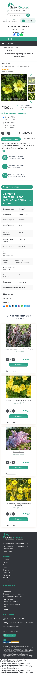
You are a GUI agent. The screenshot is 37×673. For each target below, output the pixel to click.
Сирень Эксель (18, 452)
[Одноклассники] (7, 306)
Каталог (6, 562)
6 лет (10, 128)
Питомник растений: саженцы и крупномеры (15, 547)
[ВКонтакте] (4, 306)
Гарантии (6, 572)
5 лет (10, 125)
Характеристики (11, 187)
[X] (13, 306)
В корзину (18, 365)
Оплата (7, 298)
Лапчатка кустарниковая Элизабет (18, 400)
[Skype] (25, 306)
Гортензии (7, 591)
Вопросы (6, 575)
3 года (10, 120)
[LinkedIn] (16, 306)
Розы (5, 607)
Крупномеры (8, 599)
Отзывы (7, 303)
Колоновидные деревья (12, 596)
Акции (5, 578)
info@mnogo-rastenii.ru (11, 626)
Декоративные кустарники (13, 594)
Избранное (6, 21)
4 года (10, 122)
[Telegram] (18, 36)
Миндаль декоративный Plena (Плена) (18, 349)
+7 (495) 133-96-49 (18, 26)
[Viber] (19, 306)
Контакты (6, 580)
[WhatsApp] (21, 36)
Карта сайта (7, 551)
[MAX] (14, 36)
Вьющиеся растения (11, 589)
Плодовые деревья (10, 602)
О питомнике (8, 570)
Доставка (8, 294)
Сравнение (14, 21)
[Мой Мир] (10, 306)
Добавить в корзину (10, 139)
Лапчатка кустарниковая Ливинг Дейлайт (18, 504)
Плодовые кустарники (11, 604)
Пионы (5, 609)
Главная (6, 560)
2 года (10, 117)
